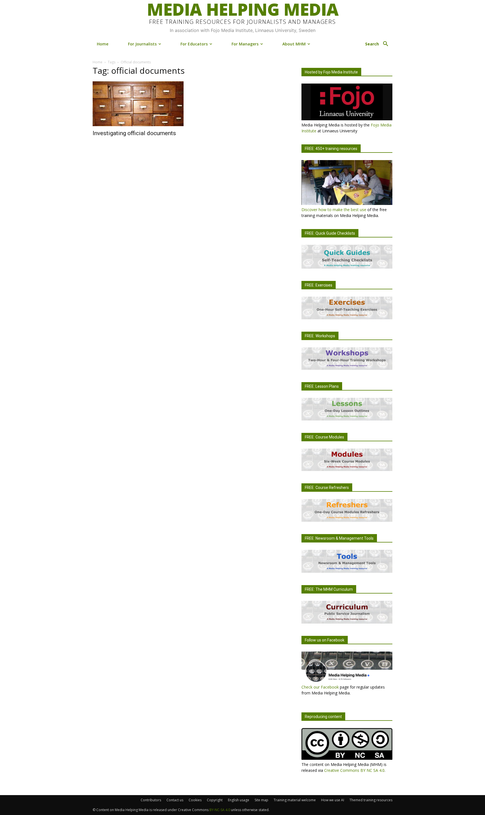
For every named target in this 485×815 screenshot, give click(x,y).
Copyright (215, 800)
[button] (378, 44)
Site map (261, 800)
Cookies (195, 800)
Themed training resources (370, 800)
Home (97, 62)
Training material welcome (295, 800)
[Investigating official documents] (138, 103)
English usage (238, 800)
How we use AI (332, 800)
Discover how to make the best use (333, 209)
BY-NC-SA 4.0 (219, 809)
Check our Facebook (320, 687)
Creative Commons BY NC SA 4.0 (354, 770)
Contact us (174, 800)
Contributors (151, 800)
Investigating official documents (134, 133)
